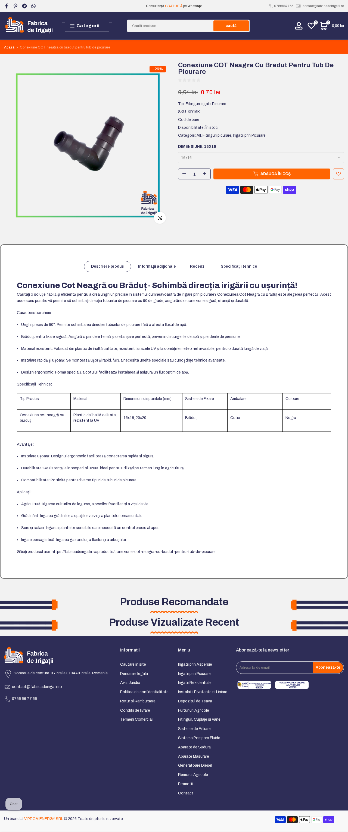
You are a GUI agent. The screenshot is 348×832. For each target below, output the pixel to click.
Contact (185, 793)
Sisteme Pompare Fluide (199, 738)
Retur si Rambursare (138, 701)
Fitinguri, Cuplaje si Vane (199, 719)
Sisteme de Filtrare (194, 729)
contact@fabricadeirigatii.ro (323, 6)
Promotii (185, 784)
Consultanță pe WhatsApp (174, 6)
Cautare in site (133, 664)
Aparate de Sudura (194, 747)
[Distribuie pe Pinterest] (15, 6)
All (199, 135)
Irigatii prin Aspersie (195, 664)
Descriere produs (107, 266)
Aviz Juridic (130, 683)
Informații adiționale (157, 266)
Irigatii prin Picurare (249, 135)
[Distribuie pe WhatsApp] (33, 6)
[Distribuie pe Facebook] (6, 6)
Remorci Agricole (193, 775)
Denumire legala (134, 674)
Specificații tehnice (239, 266)
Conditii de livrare (135, 710)
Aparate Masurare (193, 756)
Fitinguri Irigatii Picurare (206, 104)
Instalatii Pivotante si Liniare (202, 692)
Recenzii (198, 266)
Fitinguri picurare (217, 135)
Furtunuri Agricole (193, 710)
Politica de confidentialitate (144, 692)
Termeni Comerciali (136, 719)
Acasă (9, 47)
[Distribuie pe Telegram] (24, 6)
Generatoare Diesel (195, 765)
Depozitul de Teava (195, 701)
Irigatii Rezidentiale (195, 683)
